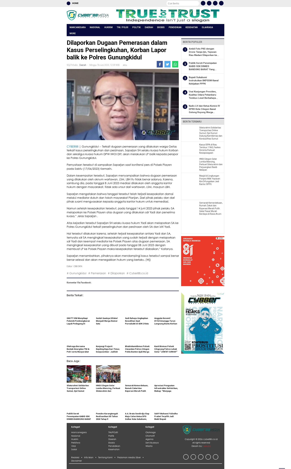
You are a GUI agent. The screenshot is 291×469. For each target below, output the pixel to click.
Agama (149, 439)
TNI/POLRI (113, 432)
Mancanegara (78, 27)
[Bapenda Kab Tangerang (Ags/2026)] (202, 263)
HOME (75, 3)
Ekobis (161, 27)
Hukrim (108, 27)
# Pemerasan (97, 273)
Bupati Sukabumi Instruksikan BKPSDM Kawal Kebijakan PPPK (204, 80)
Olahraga (207, 27)
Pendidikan (175, 27)
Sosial (74, 449)
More (73, 33)
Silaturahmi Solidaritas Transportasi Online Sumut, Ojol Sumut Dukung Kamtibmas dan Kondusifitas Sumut (210, 133)
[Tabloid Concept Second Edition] (202, 322)
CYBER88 (72, 146)
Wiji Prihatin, (73, 65)
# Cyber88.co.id (137, 273)
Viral (73, 446)
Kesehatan (192, 27)
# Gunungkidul (76, 273)
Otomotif (150, 436)
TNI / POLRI (122, 27)
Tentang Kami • (107, 457)
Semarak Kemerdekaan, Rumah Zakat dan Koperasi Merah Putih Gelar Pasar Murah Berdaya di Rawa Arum (210, 208)
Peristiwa (75, 442)
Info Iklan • (91, 457)
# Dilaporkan (116, 273)
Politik (136, 27)
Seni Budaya (152, 442)
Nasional (95, 27)
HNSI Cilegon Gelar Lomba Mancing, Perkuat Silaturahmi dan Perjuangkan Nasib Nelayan (210, 164)
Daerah (149, 27)
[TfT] (167, 15)
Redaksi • (77, 457)
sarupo (207, 446)
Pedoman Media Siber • (131, 457)
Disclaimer (76, 460)
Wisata (149, 446)
